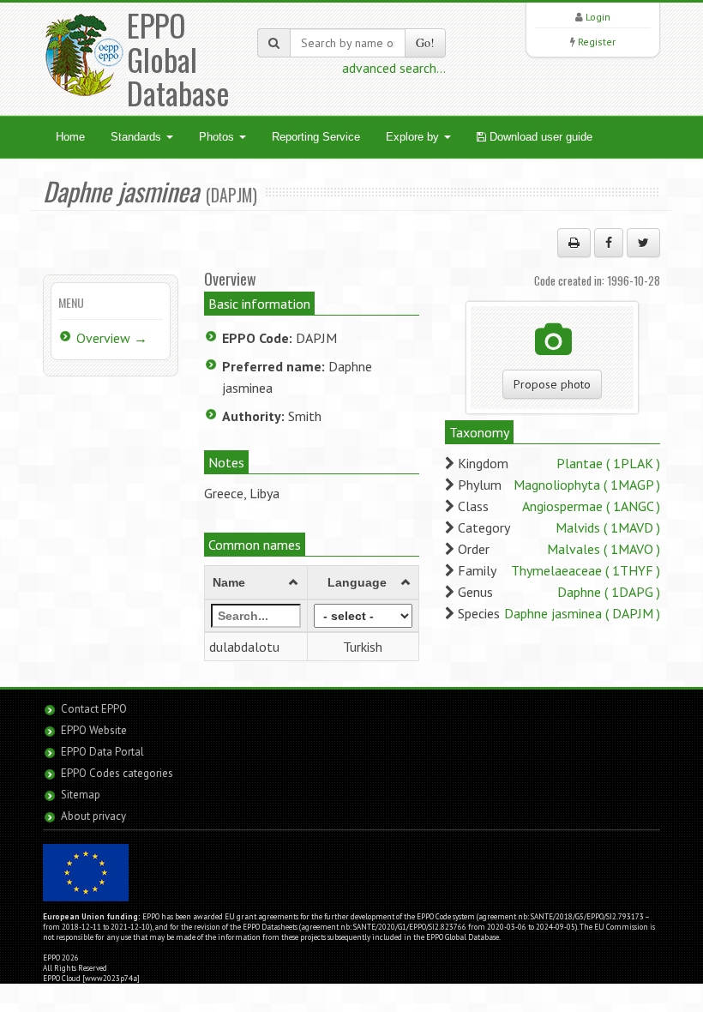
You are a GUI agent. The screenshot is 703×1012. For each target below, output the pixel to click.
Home (70, 136)
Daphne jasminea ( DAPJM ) (582, 613)
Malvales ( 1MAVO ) (603, 548)
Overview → (111, 337)
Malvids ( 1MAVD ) (608, 527)
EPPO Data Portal (102, 751)
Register (597, 41)
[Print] (574, 242)
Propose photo (552, 384)
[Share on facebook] (608, 242)
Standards (138, 136)
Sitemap (80, 794)
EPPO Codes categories (117, 773)
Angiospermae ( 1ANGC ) (591, 506)
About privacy (93, 816)
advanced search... (394, 67)
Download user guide (539, 136)
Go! (425, 42)
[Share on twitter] (643, 242)
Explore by (414, 136)
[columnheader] (255, 582)
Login (598, 16)
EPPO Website (94, 730)
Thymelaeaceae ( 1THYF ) (585, 570)
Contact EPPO (94, 709)
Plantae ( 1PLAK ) (608, 463)
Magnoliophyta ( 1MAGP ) (587, 484)
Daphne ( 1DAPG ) (608, 591)
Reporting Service (316, 136)
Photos (218, 136)
